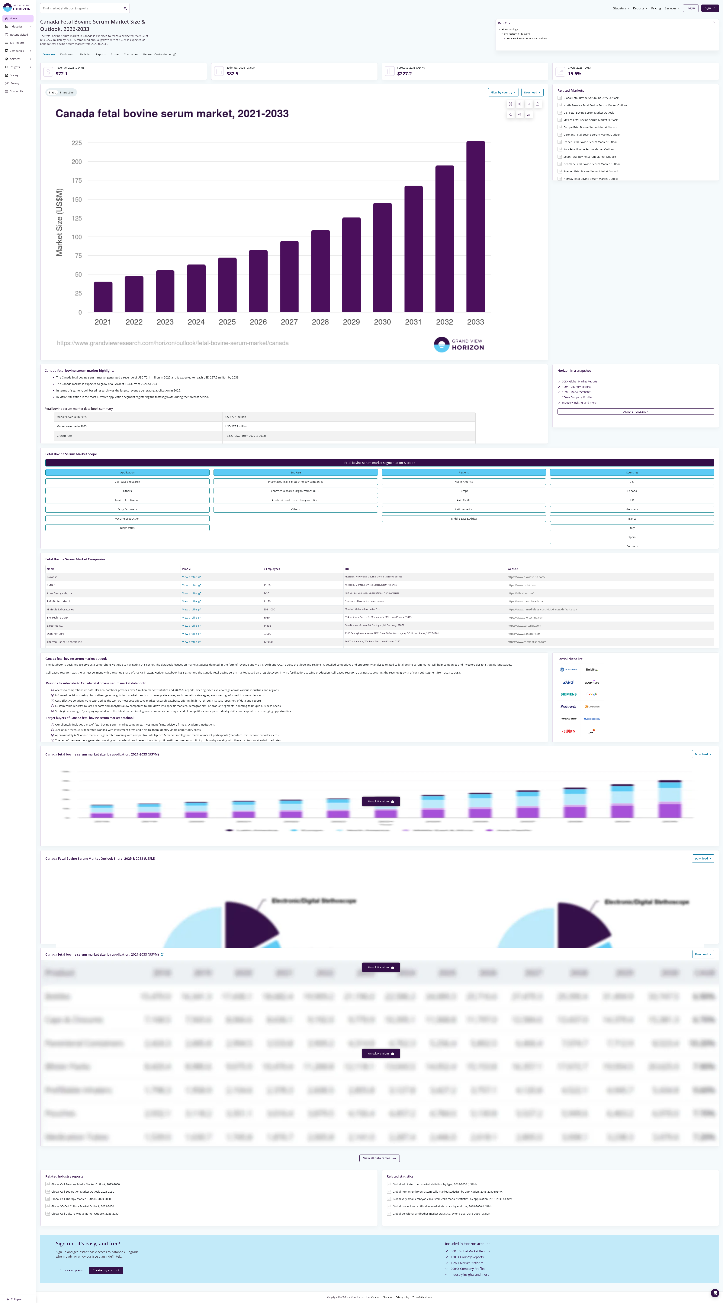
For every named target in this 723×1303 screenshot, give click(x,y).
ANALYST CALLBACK (635, 411)
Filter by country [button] (502, 92)
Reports (638, 8)
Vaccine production (127, 518)
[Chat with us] (715, 1293)
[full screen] (511, 104)
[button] (510, 29)
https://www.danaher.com (524, 633)
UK (632, 500)
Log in (690, 8)
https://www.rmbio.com (522, 585)
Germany (632, 509)
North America (464, 481)
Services (670, 8)
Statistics (619, 8)
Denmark (632, 546)
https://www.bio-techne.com (525, 617)
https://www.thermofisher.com (527, 642)
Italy (632, 528)
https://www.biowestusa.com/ (526, 577)
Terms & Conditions (422, 1297)
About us (387, 1297)
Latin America (464, 509)
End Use (296, 472)
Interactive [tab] (66, 92)
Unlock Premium (379, 801)
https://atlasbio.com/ (521, 593)
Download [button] (531, 92)
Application (127, 472)
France (632, 518)
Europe (463, 491)
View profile (190, 577)
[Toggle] (499, 29)
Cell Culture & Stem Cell (517, 34)
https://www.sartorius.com (524, 625)
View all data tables (377, 1158)
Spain (632, 537)
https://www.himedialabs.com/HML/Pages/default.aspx (542, 609)
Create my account (106, 1270)
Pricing (656, 8)
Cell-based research (127, 481)
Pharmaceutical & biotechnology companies (295, 481)
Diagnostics (127, 528)
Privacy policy (403, 1297)
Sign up (710, 8)
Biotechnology (510, 29)
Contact (375, 1297)
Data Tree (504, 23)
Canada (632, 491)
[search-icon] (125, 8)
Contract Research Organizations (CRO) (295, 491)
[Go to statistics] (162, 954)
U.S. (632, 481)
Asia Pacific (464, 500)
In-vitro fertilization (127, 500)
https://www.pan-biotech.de (525, 601)
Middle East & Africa (464, 518)
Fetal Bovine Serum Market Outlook (527, 38)
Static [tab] (52, 92)
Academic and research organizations (296, 500)
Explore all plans (71, 1270)
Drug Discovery (127, 509)
